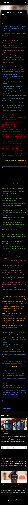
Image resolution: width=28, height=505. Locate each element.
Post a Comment (6, 408)
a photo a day (5, 394)
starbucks (15, 396)
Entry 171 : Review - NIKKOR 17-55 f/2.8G (11, 484)
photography (14, 394)
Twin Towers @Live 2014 (9, 74)
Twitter (22, 55)
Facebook (4, 57)
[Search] (26, 2)
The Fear (6, 2)
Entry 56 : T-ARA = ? (6, 458)
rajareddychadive (17, 502)
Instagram (13, 57)
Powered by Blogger (15, 500)
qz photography (6, 396)
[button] (3, 19)
